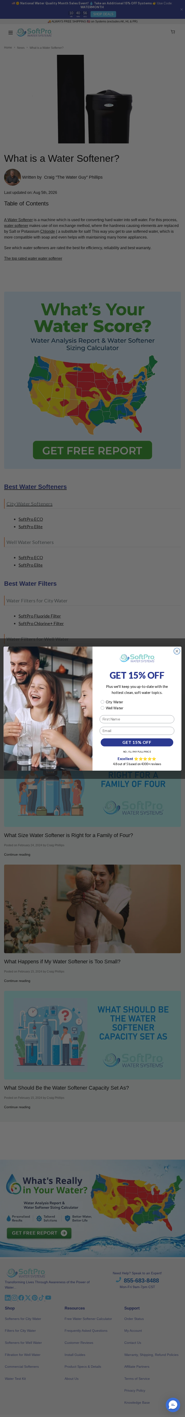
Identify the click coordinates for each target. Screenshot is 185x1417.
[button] (173, 1405)
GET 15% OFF (136, 742)
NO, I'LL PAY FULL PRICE (137, 751)
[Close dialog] (177, 651)
